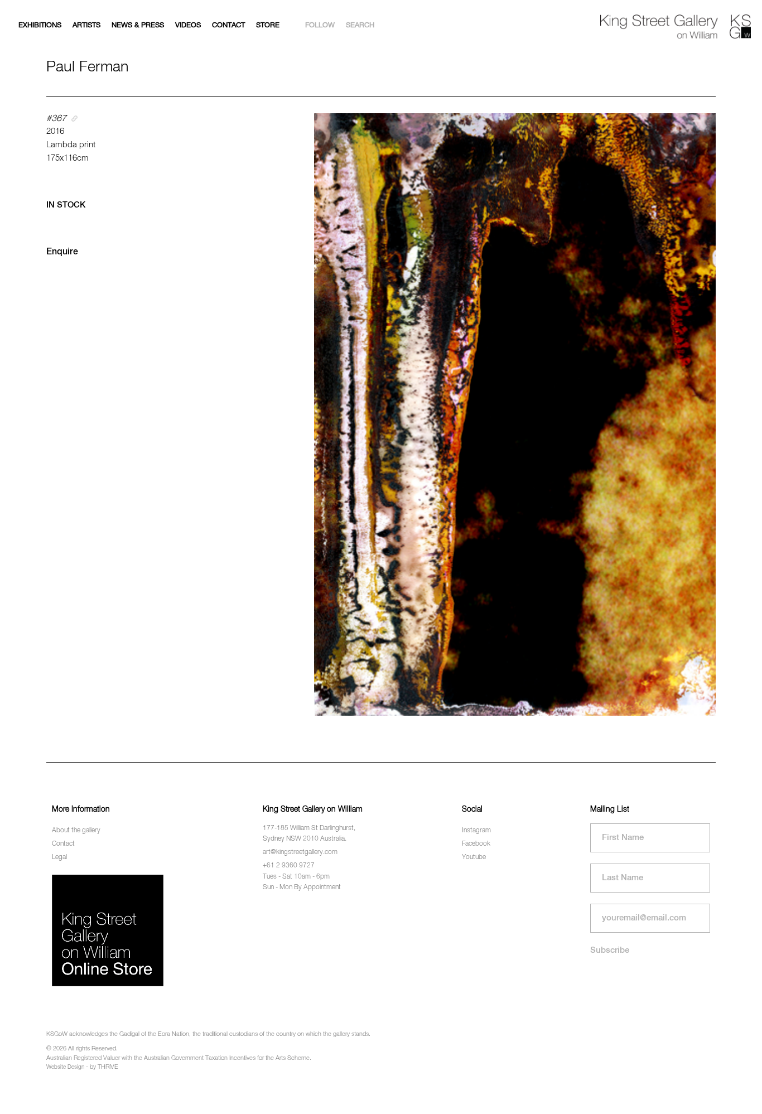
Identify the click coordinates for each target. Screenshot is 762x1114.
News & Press (138, 25)
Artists (86, 25)
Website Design (65, 1067)
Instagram (476, 830)
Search (360, 25)
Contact (228, 25)
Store (267, 25)
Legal (59, 857)
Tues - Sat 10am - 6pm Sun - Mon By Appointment (302, 882)
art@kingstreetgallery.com (300, 852)
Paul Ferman (87, 67)
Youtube (474, 857)
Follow (320, 25)
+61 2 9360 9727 (289, 865)
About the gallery (76, 830)
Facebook (476, 844)
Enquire (62, 252)
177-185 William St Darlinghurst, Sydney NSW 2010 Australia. (309, 833)
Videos (188, 25)
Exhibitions (39, 25)
